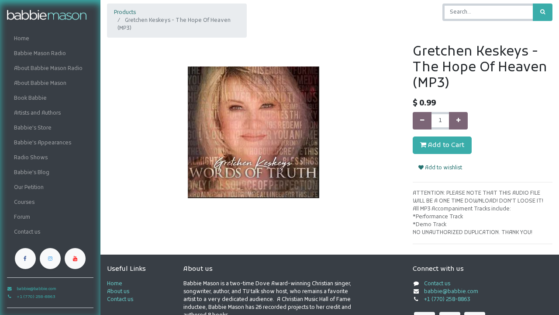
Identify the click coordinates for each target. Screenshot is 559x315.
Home (114, 283)
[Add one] (458, 121)
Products (125, 12)
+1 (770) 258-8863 (447, 299)
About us (118, 291)
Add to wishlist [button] (443, 168)
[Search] (542, 12)
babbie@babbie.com (451, 291)
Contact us (120, 299)
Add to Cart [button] (445, 145)
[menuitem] (50, 39)
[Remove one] (422, 121)
